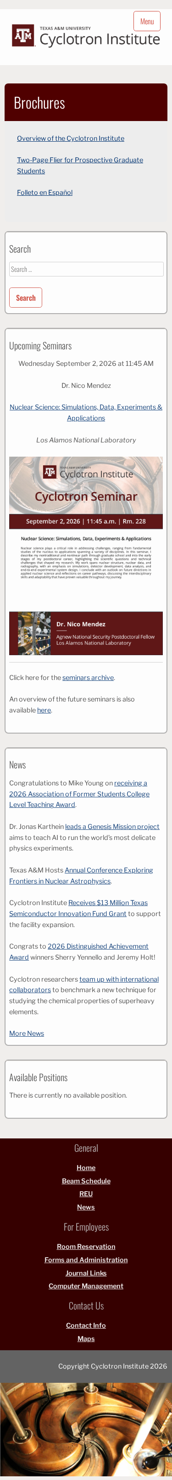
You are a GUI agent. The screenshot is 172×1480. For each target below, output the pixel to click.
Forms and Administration (86, 1260)
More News (26, 1033)
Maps (86, 1339)
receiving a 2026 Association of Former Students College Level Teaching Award (79, 794)
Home (86, 1168)
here (44, 710)
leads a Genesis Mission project (112, 827)
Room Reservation (86, 1247)
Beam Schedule (86, 1181)
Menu (147, 21)
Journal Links (86, 1273)
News (86, 1207)
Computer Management (86, 1286)
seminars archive (88, 678)
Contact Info (86, 1325)
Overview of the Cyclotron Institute (70, 138)
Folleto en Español (44, 192)
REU (86, 1194)
